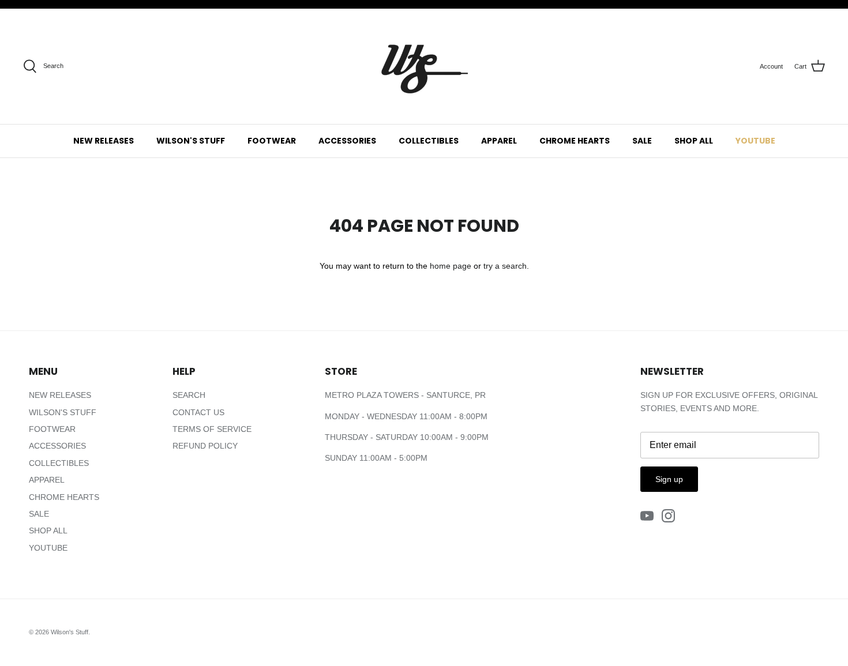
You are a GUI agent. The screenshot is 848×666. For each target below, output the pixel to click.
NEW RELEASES (103, 140)
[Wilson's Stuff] (424, 66)
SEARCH (188, 395)
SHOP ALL (693, 140)
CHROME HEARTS (574, 140)
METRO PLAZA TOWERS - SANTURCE (397, 395)
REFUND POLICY (205, 445)
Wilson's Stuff (69, 632)
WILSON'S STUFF (190, 140)
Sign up (669, 479)
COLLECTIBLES (429, 140)
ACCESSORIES (347, 140)
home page (450, 265)
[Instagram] (668, 515)
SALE (642, 140)
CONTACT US (198, 412)
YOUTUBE (755, 140)
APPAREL (499, 140)
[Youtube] (647, 515)
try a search (505, 265)
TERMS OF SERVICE (212, 429)
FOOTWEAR (271, 140)
